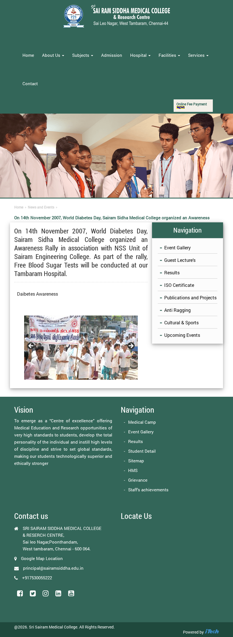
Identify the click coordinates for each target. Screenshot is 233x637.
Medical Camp (142, 422)
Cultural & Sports (181, 322)
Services (197, 55)
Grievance (137, 480)
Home (28, 55)
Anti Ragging (177, 310)
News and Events (41, 207)
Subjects (81, 55)
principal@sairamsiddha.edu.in (53, 568)
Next (130, 346)
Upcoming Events (182, 335)
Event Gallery (177, 247)
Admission (111, 55)
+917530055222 (37, 577)
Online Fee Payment (191, 104)
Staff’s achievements (148, 489)
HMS (133, 470)
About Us (51, 55)
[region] (81, 348)
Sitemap (136, 460)
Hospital (139, 55)
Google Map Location (42, 558)
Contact (30, 83)
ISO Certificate (179, 285)
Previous (31, 346)
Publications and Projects (190, 297)
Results (172, 272)
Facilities (168, 55)
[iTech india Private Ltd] (212, 632)
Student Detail (142, 451)
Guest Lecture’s (179, 260)
